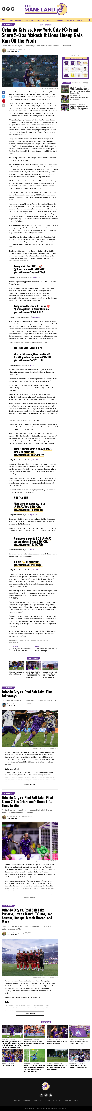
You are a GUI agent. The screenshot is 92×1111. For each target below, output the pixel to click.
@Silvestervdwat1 (23, 269)
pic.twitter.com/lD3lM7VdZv (28, 544)
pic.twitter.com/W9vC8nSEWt (29, 312)
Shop (41, 25)
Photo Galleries (59, 20)
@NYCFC (47, 449)
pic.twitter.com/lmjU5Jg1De (28, 510)
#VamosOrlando (40, 309)
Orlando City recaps (43, 641)
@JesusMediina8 (40, 354)
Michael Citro (13, 51)
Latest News (48, 25)
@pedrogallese (22, 309)
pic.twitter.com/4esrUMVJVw (29, 455)
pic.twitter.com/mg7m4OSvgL (29, 272)
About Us (79, 20)
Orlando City (19, 20)
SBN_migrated (14, 642)
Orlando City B (40, 20)
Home (11, 20)
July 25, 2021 (36, 277)
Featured (23, 641)
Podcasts (49, 20)
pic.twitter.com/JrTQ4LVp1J (28, 565)
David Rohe (12, 706)
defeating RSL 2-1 (22, 762)
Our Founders (70, 20)
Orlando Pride (29, 20)
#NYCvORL (40, 269)
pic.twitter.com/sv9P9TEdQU (29, 360)
